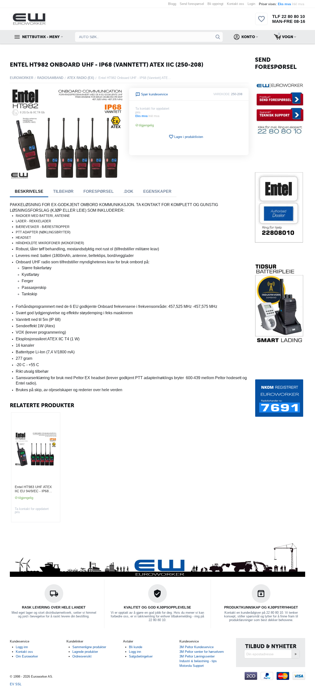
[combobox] (149, 37)
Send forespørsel (192, 4)
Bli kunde (135, 647)
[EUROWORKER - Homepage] (37, 18)
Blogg (172, 4)
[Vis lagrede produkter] (261, 22)
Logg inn (22, 647)
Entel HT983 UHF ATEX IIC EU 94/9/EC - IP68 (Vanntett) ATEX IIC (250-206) (34, 489)
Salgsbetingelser (141, 656)
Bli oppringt (215, 4)
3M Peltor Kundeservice (196, 647)
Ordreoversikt (82, 656)
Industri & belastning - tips (198, 661)
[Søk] (218, 37)
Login (251, 4)
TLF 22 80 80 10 (288, 16)
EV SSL (15, 684)
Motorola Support (191, 666)
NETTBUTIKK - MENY (41, 37)
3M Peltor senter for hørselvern (201, 652)
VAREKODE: (221, 94)
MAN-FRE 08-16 (288, 21)
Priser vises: (282, 4)
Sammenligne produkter (89, 647)
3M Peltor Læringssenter (197, 656)
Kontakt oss (235, 4)
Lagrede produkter (85, 652)
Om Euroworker (27, 656)
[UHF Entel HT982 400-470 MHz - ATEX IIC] (66, 134)
